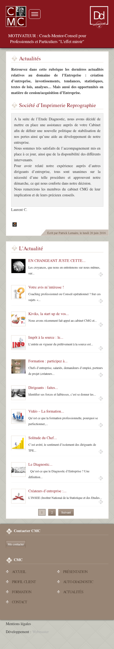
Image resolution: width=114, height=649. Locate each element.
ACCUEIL (19, 571)
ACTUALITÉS (73, 591)
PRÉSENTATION (75, 571)
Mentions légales (18, 623)
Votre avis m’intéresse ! (46, 287)
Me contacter (16, 544)
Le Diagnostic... (40, 464)
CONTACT (19, 601)
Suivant (66, 512)
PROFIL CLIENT (24, 581)
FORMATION (21, 591)
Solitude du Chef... (42, 437)
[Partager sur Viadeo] (14, 224)
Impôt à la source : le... (45, 337)
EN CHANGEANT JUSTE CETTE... (57, 260)
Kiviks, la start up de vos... (48, 313)
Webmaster (40, 631)
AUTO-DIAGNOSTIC (78, 581)
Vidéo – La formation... (46, 411)
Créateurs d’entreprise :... (47, 490)
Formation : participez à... (48, 360)
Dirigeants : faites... (43, 387)
